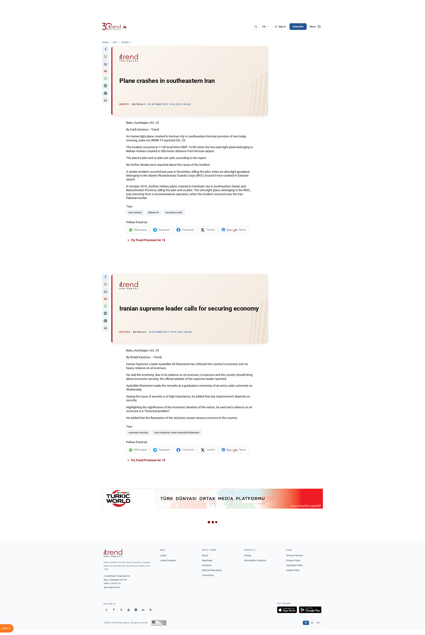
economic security (138, 432)
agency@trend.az (112, 587)
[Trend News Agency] (113, 553)
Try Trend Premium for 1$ (147, 240)
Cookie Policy (293, 570)
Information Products (255, 560)
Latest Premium (168, 560)
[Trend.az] (114, 26)
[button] (105, 49)
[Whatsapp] (107, 610)
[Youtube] (128, 610)
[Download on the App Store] (287, 609)
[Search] (256, 26)
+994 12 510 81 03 (112, 583)
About (205, 555)
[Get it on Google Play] (310, 609)
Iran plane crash (173, 212)
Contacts (206, 565)
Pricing (247, 555)
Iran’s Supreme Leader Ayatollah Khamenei (176, 432)
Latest (163, 555)
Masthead (207, 560)
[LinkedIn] (143, 610)
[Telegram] (136, 610)
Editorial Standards (212, 570)
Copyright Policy (294, 565)
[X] (121, 610)
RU (318, 623)
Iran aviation (135, 212)
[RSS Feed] (150, 610)
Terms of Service (294, 555)
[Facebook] (114, 610)
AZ (312, 623)
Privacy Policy (293, 560)
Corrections (208, 575)
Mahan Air (153, 212)
